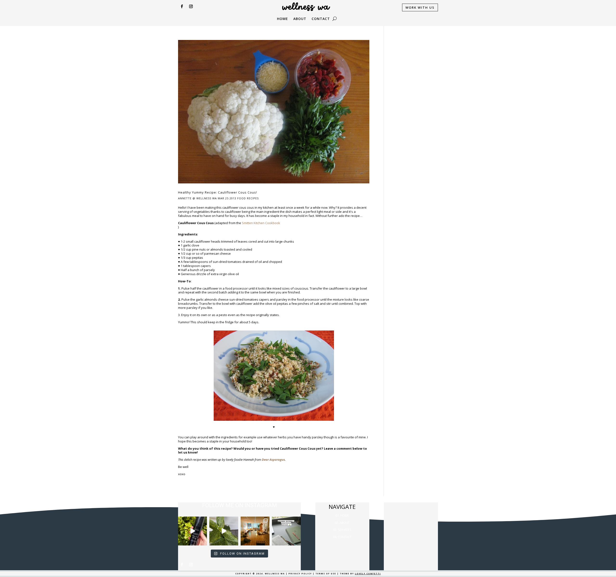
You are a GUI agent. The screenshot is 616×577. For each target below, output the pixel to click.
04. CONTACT (342, 537)
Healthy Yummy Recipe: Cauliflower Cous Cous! (217, 192)
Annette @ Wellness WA (197, 198)
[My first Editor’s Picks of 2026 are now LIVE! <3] (255, 531)
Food (241, 198)
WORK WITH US (420, 7)
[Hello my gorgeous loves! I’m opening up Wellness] (286, 531)
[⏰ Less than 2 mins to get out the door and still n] (223, 531)
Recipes (253, 198)
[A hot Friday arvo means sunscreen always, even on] (192, 531)
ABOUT (299, 19)
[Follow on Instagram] (190, 6)
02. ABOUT (342, 522)
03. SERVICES (342, 529)
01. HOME (342, 515)
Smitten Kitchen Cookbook (261, 223)
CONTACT (321, 19)
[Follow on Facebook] (181, 6)
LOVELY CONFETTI (368, 573)
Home (282, 19)
